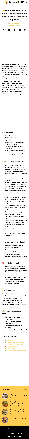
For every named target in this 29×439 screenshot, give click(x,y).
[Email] (24, 30)
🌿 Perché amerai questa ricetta (15, 351)
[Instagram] (14, 436)
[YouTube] (20, 436)
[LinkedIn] (19, 30)
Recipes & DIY (20, 428)
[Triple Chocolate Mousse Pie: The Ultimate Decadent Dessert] (5, 396)
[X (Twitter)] (9, 30)
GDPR (7, 433)
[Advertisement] (14, 48)
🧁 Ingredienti (9, 340)
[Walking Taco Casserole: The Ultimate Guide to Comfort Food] (5, 404)
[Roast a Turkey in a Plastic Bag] (5, 420)
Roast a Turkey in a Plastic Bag (18, 420)
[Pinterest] (14, 30)
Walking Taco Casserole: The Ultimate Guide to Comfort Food (17, 404)
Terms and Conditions (20, 431)
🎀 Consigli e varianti (11, 346)
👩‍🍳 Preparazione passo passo (14, 342)
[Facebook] (4, 30)
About (13, 433)
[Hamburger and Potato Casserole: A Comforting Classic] (5, 412)
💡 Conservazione (10, 349)
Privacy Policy (6, 431)
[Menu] (26, 2)
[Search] (3, 2)
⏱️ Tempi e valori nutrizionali (14, 344)
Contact (20, 433)
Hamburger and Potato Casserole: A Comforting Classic (17, 412)
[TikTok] (17, 436)
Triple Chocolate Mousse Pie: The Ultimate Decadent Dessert (18, 396)
